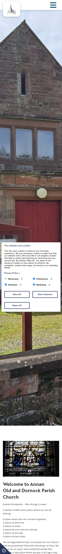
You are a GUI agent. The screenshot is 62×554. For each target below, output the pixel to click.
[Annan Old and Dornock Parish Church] (11, 13)
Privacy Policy (12, 273)
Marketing (41, 285)
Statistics (12, 285)
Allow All (17, 294)
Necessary (13, 279)
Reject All (17, 305)
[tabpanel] (31, 218)
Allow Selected (45, 294)
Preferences (42, 279)
